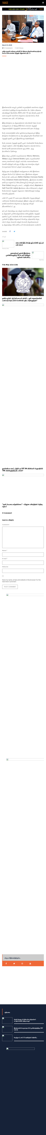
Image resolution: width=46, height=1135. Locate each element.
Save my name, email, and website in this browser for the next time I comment (21, 580)
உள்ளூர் (4, 236)
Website (5, 567)
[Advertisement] (23, 81)
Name (4, 550)
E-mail (4, 558)
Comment (5, 524)
